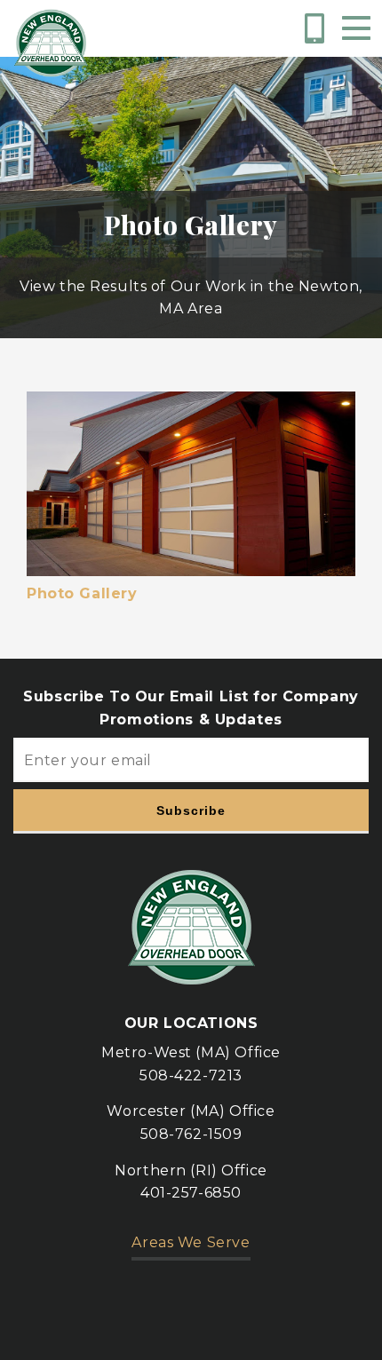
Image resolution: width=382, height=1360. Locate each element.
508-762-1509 (191, 1134)
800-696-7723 (317, 28)
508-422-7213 (191, 1075)
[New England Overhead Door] (51, 43)
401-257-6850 (191, 1192)
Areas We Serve (190, 1242)
